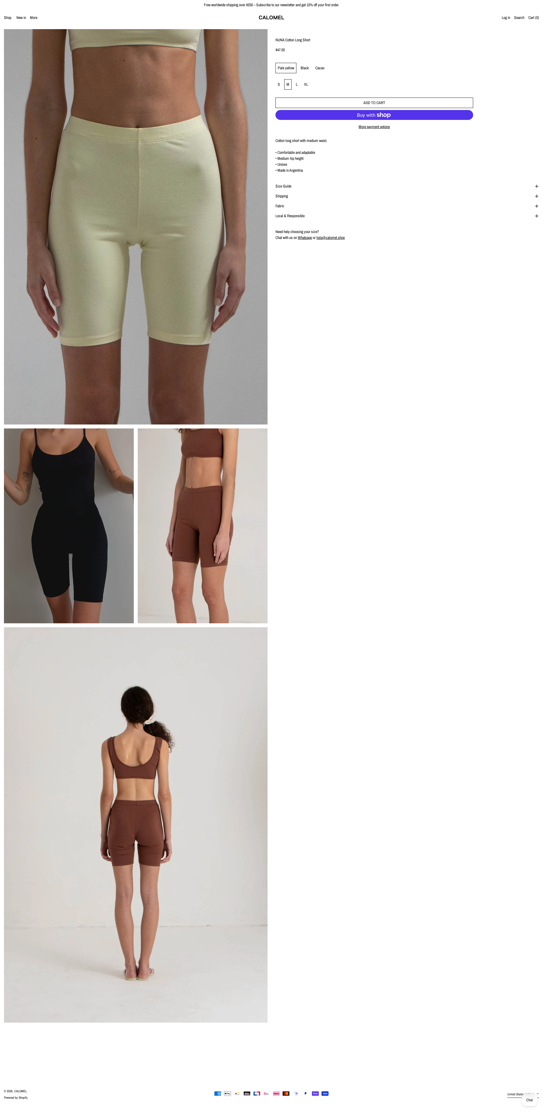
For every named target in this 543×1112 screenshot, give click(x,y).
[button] (533, 17)
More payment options (374, 126)
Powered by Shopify (16, 1097)
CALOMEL (20, 1091)
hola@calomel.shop (330, 237)
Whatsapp (305, 237)
